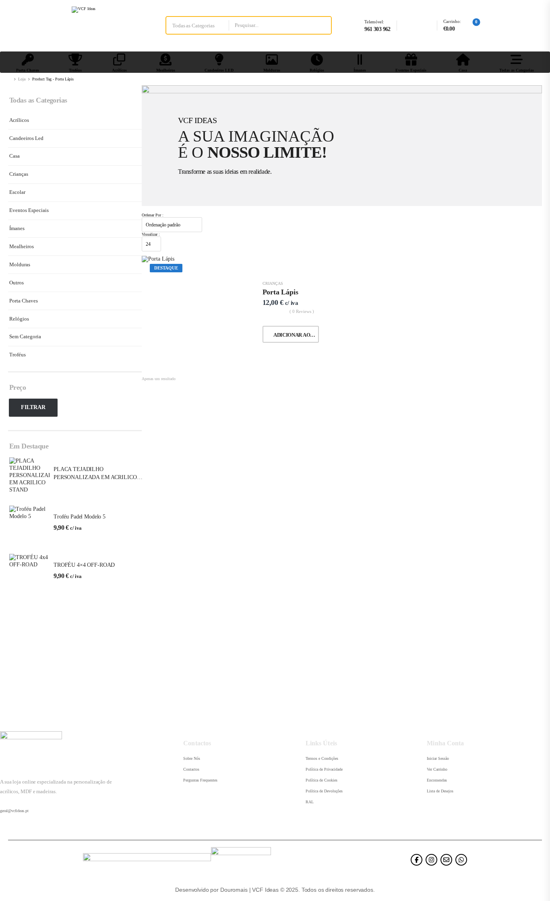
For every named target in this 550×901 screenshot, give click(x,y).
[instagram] (431, 860)
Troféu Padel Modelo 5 (79, 517)
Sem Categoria (25, 336)
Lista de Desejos (440, 791)
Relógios (317, 70)
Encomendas (437, 780)
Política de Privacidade (324, 769)
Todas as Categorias (516, 70)
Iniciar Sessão (438, 758)
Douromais (234, 890)
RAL (310, 802)
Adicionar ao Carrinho (295, 335)
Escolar (17, 192)
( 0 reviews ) (301, 311)
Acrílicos (119, 70)
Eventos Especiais (410, 70)
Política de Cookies (321, 780)
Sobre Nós (191, 758)
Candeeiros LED (219, 70)
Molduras (271, 70)
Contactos (191, 769)
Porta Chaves (27, 70)
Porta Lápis (280, 292)
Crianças (18, 174)
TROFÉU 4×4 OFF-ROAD (84, 565)
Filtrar (33, 407)
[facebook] (416, 860)
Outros (16, 283)
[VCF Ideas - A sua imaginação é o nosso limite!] (102, 25)
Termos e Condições (322, 758)
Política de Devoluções (324, 791)
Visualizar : (151, 234)
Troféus (75, 70)
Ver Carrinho (437, 769)
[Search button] (322, 25)
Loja (21, 79)
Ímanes (360, 70)
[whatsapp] (461, 860)
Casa (463, 70)
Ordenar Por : (152, 215)
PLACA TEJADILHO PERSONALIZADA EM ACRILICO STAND (95, 477)
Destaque (166, 267)
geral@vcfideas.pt (14, 810)
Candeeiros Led (26, 138)
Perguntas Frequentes (200, 780)
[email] (446, 860)
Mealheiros (165, 70)
